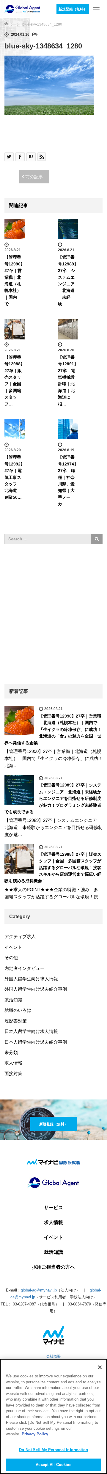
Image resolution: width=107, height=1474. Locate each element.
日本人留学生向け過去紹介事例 (35, 1041)
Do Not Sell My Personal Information (53, 1450)
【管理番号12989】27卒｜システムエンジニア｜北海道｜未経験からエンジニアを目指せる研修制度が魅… (53, 827)
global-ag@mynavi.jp (39, 1290)
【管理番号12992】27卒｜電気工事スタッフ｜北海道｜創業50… (14, 477)
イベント (13, 947)
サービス (53, 1207)
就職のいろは (17, 1010)
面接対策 (13, 1073)
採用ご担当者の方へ (53, 1267)
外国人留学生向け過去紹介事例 (35, 989)
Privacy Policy (35, 1434)
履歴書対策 (15, 1020)
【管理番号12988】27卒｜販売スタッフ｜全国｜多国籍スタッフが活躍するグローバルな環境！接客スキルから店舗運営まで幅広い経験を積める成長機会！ (52, 867)
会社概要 (53, 1356)
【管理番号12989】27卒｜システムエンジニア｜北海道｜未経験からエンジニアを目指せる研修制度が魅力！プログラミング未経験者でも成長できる (52, 798)
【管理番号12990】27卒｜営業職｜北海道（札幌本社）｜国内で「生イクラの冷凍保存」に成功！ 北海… (53, 758)
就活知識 (13, 999)
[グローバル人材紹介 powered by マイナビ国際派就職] (22, 8)
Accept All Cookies (53, 1464)
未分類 (11, 1052)
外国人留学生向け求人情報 (31, 978)
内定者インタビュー (24, 968)
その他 (11, 957)
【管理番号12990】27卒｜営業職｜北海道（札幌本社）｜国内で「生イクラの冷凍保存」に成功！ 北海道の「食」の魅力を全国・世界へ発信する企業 (52, 729)
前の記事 (34, 176)
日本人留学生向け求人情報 (31, 1031)
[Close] (99, 1367)
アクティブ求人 (20, 936)
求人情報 (13, 1062)
